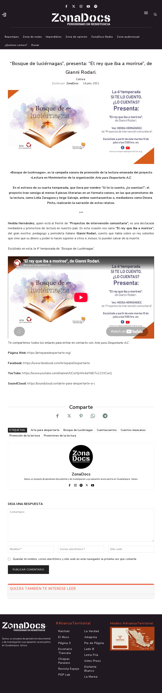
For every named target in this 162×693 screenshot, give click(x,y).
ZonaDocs (72, 83)
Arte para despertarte (45, 430)
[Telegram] (105, 416)
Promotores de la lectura (60, 435)
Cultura (80, 79)
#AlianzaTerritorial (73, 623)
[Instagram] (81, 6)
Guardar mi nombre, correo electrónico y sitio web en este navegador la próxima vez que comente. (75, 559)
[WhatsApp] (93, 416)
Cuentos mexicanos (133, 430)
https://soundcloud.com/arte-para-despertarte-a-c (61, 383)
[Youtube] (88, 6)
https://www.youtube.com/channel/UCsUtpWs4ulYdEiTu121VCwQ (67, 373)
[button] (155, 14)
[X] (69, 416)
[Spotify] (95, 6)
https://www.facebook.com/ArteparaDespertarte (56, 363)
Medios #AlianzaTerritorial (132, 623)
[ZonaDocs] (81, 457)
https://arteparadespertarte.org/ (49, 353)
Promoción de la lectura (24, 435)
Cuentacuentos (107, 430)
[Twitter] (73, 6)
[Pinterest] (81, 416)
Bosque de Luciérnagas (78, 430)
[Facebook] (66, 6)
